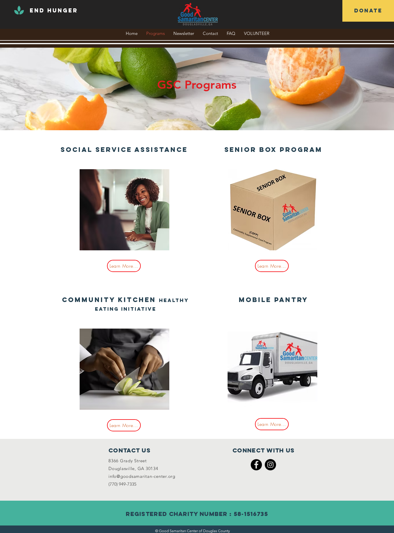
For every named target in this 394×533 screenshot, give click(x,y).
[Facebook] (256, 464)
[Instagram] (270, 464)
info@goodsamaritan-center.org (141, 476)
